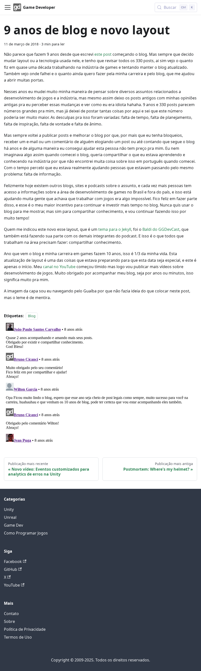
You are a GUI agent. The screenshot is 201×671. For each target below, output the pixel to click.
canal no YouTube (59, 266)
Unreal (10, 517)
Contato (11, 613)
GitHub (10, 569)
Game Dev (13, 525)
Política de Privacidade (25, 629)
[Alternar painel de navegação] (7, 7)
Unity (9, 509)
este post (103, 54)
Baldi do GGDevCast (160, 229)
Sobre (9, 621)
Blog (32, 316)
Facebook (13, 561)
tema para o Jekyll (114, 229)
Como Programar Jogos (26, 533)
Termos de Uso (18, 637)
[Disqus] (100, 382)
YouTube (12, 585)
